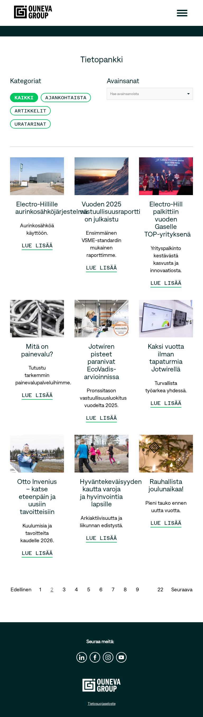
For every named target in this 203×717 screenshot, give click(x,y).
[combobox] (150, 94)
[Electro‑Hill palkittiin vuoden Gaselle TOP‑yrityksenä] (166, 178)
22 (160, 589)
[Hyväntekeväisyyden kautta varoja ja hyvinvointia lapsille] (101, 455)
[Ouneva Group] (33, 12)
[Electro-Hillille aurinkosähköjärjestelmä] (37, 178)
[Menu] (182, 13)
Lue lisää (37, 245)
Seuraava (181, 589)
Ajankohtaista (65, 97)
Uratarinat (30, 124)
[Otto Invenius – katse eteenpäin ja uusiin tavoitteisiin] (37, 455)
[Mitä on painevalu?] (37, 321)
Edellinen (21, 589)
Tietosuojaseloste (102, 703)
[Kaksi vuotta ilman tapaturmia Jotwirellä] (166, 321)
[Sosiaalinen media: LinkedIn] (81, 657)
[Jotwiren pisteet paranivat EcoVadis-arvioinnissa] (101, 321)
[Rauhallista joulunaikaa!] (166, 455)
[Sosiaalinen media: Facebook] (95, 657)
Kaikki (24, 97)
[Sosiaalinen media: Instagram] (108, 657)
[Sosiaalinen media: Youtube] (121, 657)
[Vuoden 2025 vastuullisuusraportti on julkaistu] (101, 178)
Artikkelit (30, 111)
